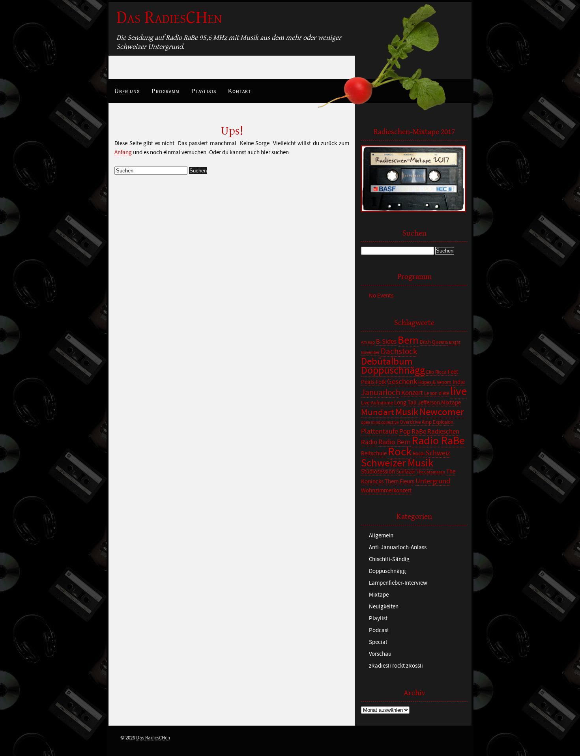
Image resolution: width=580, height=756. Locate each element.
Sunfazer (405, 472)
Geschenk (402, 381)
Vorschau (380, 654)
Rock (400, 451)
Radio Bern (394, 442)
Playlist (378, 618)
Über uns (127, 91)
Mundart (377, 412)
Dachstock (399, 351)
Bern (408, 340)
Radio (369, 442)
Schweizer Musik (397, 463)
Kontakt (239, 91)
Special (378, 642)
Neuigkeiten (384, 606)
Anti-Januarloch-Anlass (398, 547)
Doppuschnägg (393, 370)
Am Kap (368, 342)
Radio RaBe (438, 441)
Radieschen (443, 431)
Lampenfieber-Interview (398, 583)
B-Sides (386, 341)
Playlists (203, 91)
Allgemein (381, 535)
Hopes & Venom (434, 382)
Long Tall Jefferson (417, 402)
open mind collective (380, 422)
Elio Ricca (436, 372)
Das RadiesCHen (169, 17)
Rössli (419, 454)
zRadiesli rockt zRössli (396, 665)
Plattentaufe (379, 431)
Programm (166, 91)
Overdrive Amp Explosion (426, 422)
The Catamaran (431, 472)
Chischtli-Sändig (389, 559)
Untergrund (432, 481)
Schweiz (438, 453)
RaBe (419, 431)
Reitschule (374, 453)
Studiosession (378, 471)
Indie (459, 382)
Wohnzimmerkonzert (386, 490)
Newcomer (441, 412)
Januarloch (380, 392)
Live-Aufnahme (377, 403)
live (458, 391)
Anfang (123, 152)
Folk (381, 382)
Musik (406, 412)
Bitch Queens (434, 342)
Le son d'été (436, 394)
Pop (404, 431)
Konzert (412, 393)
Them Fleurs (399, 481)
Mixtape (451, 402)
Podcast (379, 630)
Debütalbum (387, 361)
